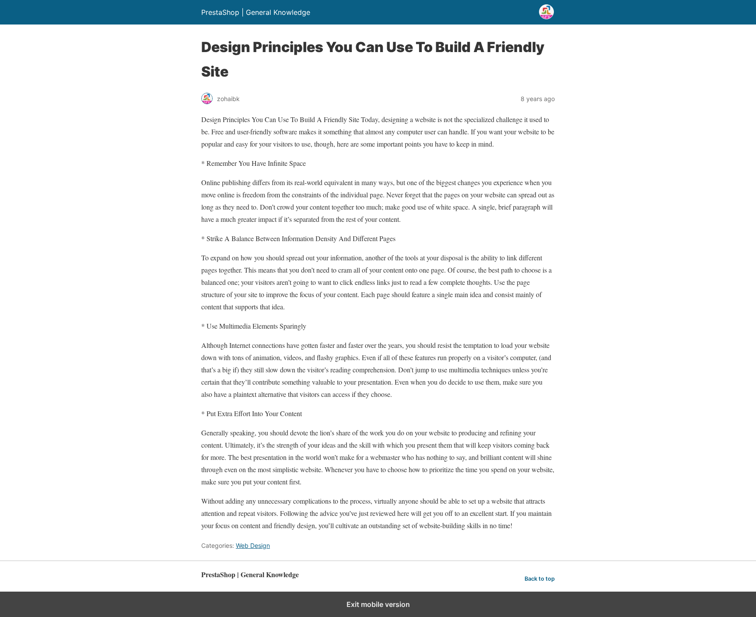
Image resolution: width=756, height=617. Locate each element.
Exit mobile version (378, 604)
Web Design (253, 545)
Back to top (540, 578)
